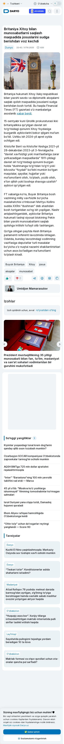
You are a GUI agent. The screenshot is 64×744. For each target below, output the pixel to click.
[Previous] (4, 344)
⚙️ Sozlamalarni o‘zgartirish (32, 738)
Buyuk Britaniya (14, 264)
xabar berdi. (24, 113)
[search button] (49, 11)
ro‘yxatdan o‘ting (46, 310)
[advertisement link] (37, 10)
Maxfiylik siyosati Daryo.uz (16, 725)
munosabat (26, 271)
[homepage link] (11, 11)
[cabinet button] (57, 11)
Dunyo (9, 47)
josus (42, 264)
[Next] (59, 344)
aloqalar (10, 271)
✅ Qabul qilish (32, 732)
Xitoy (32, 264)
